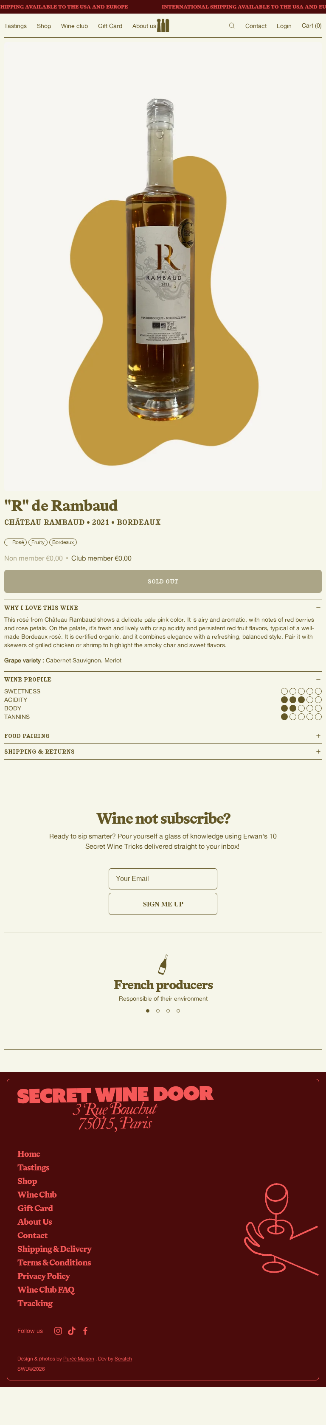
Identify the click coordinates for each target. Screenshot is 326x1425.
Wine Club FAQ (45, 1289)
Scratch (123, 1358)
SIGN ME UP (163, 904)
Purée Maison (78, 1358)
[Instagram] (58, 1331)
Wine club (74, 25)
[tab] (147, 1011)
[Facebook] (85, 1331)
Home (28, 1153)
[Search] (231, 25)
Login (284, 25)
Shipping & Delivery (54, 1248)
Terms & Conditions (54, 1262)
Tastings (15, 25)
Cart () (312, 25)
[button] (163, 607)
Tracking (34, 1303)
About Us (34, 1221)
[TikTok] (72, 1331)
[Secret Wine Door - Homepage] (163, 25)
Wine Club (36, 1194)
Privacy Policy (43, 1276)
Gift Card (110, 25)
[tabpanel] (163, 978)
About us (144, 25)
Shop (44, 25)
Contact (256, 25)
